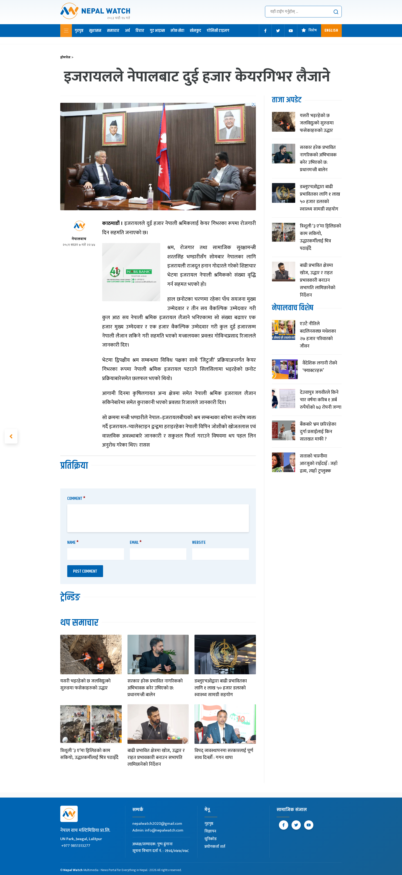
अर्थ (127, 30)
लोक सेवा (177, 30)
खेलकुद (195, 30)
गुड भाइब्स (157, 30)
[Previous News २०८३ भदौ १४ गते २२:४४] (11, 436)
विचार (139, 30)
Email (136, 542)
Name (73, 542)
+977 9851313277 (75, 845)
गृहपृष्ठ (79, 30)
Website (199, 542)
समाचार (113, 30)
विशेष (312, 30)
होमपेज (67, 57)
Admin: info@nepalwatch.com (157, 830)
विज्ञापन (210, 831)
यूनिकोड (210, 839)
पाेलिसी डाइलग (218, 30)
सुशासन (95, 30)
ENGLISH (331, 30)
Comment (76, 498)
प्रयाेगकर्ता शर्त (214, 846)
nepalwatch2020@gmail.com (157, 823)
